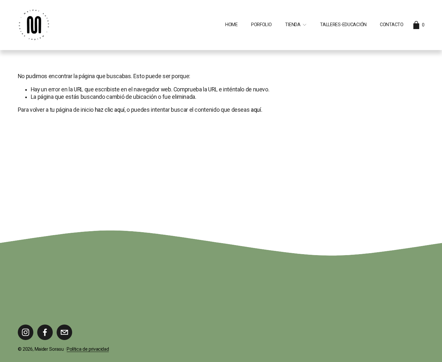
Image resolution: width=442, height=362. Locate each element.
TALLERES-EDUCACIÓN (343, 24)
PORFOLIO (261, 24)
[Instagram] (25, 332)
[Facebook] (45, 332)
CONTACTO (391, 24)
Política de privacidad (88, 349)
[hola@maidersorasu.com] (64, 332)
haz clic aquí (110, 110)
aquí (256, 110)
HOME (231, 24)
